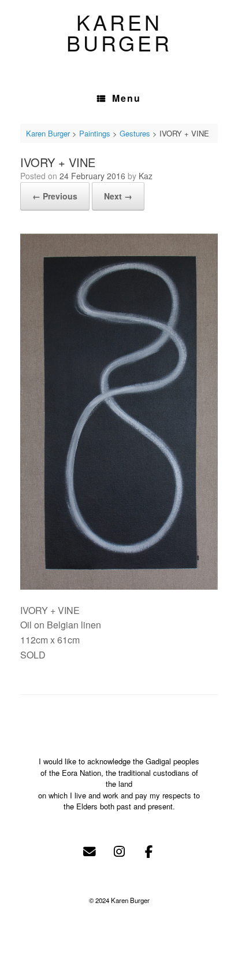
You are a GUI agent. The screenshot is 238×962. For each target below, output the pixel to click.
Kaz (146, 176)
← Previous (54, 196)
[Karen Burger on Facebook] (149, 851)
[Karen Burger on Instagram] (119, 851)
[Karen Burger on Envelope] (89, 851)
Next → (118, 196)
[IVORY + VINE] (119, 586)
